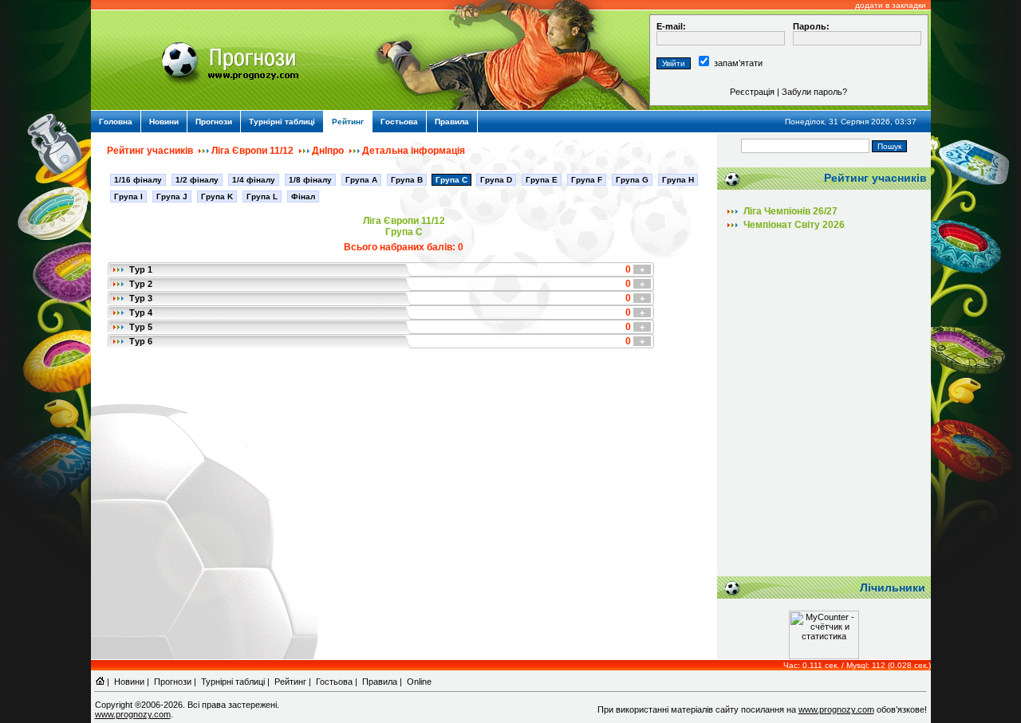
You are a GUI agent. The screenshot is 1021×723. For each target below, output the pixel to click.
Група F (586, 179)
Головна (115, 121)
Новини (164, 121)
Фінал (303, 196)
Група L (262, 196)
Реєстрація (752, 91)
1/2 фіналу (197, 179)
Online (419, 681)
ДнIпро (328, 150)
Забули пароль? (814, 91)
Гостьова (399, 121)
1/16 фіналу (138, 179)
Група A (361, 179)
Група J (171, 196)
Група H (678, 179)
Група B (407, 179)
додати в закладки (890, 5)
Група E (542, 179)
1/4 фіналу (253, 179)
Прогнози (213, 121)
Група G (632, 179)
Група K (217, 196)
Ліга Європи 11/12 (252, 150)
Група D (496, 179)
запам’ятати (738, 63)
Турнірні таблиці (282, 121)
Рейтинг (348, 121)
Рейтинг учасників (150, 150)
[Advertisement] (824, 409)
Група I (128, 196)
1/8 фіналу (310, 179)
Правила (452, 121)
